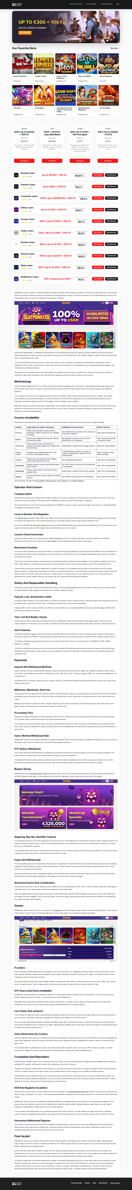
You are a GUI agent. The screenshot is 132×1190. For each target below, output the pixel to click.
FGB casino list (51, 481)
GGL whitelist (40, 481)
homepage (58, 910)
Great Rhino (39, 108)
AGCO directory (62, 481)
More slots (114, 48)
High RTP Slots (75, 4)
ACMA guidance (78, 481)
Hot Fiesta (17, 108)
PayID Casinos (115, 1183)
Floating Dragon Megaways (84, 109)
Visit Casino (98, 175)
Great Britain (19, 465)
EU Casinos (91, 4)
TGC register (51, 541)
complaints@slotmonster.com (78, 1092)
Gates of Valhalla (84, 76)
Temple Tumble (40, 76)
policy (34, 634)
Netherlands (19, 471)
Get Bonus (24, 161)
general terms (23, 518)
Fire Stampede (105, 108)
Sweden (18, 477)
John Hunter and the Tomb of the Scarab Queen (64, 109)
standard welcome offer (38, 774)
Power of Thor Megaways (62, 77)
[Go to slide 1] (66, 41)
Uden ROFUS (103, 1183)
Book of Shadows (20, 76)
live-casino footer (39, 525)
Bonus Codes (106, 4)
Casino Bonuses (76, 1183)
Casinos (87, 1183)
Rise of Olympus (106, 76)
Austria (17, 439)
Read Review (111, 175)
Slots (94, 1183)
